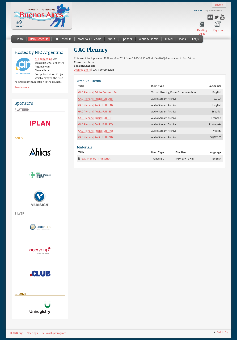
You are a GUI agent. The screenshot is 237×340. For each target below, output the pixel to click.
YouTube (222, 17)
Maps (182, 39)
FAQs (195, 39)
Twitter (216, 17)
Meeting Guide (202, 31)
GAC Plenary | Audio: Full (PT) (95, 124)
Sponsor (127, 39)
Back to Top (222, 332)
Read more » (22, 87)
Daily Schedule (39, 39)
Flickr (210, 17)
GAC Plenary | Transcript (96, 158)
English (219, 4)
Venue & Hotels (148, 39)
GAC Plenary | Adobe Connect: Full (98, 92)
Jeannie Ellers (82, 69)
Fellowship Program (54, 333)
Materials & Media (89, 39)
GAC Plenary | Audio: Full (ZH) (95, 137)
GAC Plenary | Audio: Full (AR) (95, 98)
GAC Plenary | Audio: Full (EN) (95, 105)
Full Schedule (63, 39)
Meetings (32, 333)
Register (218, 30)
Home (20, 39)
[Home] (41, 15)
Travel (169, 39)
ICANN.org (16, 333)
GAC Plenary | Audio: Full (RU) (95, 130)
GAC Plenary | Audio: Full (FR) (95, 118)
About (111, 39)
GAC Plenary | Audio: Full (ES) (95, 111)
